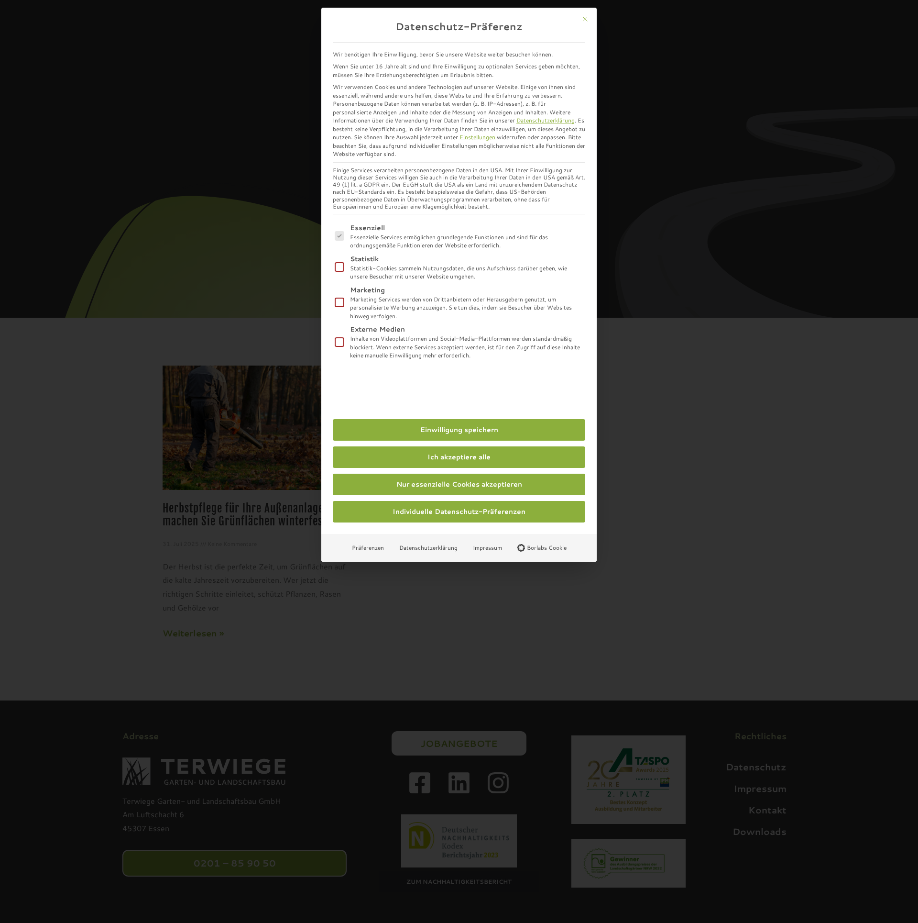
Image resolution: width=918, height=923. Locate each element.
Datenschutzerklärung (545, 120)
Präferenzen (368, 548)
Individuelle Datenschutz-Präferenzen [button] (459, 511)
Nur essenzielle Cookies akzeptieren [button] (459, 484)
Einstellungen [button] (477, 137)
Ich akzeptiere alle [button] (459, 457)
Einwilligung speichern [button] (459, 429)
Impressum (487, 548)
